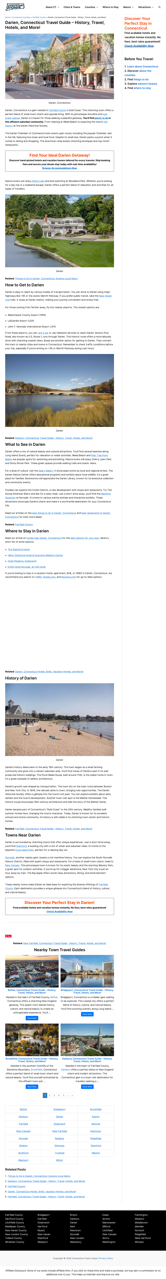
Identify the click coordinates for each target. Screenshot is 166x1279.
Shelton (23, 1145)
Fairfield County (57, 110)
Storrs (105, 1238)
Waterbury (75, 1242)
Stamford (21, 846)
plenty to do (101, 118)
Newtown (95, 1131)
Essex (105, 1215)
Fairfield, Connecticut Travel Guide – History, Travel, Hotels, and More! (53, 828)
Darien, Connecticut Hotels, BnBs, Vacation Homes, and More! (49, 671)
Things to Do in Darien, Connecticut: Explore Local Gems (46, 278)
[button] (57, 7)
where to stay (142, 87)
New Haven (44, 1234)
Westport (23, 1160)
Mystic (41, 1230)
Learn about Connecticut (142, 66)
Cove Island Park (24, 850)
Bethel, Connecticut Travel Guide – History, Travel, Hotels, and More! (32, 991)
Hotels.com (49, 577)
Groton (106, 1218)
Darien (59, 1116)
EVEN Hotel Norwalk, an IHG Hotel (27, 567)
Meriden (139, 1226)
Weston (96, 1153)
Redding (59, 1138)
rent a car (43, 332)
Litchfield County (14, 1222)
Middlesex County (15, 1226)
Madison (139, 1218)
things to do (141, 79)
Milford (106, 1226)
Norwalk (9, 857)
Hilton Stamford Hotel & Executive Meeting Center (35, 555)
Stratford (23, 1153)
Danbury (65, 1069)
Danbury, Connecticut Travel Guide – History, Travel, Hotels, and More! (53, 438)
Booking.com (68, 577)
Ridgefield (95, 1138)
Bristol (73, 1215)
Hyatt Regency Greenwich (22, 561)
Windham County (14, 1242)
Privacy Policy (106, 1258)
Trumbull (59, 1153)
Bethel (53, 997)
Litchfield (107, 1230)
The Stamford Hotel (19, 549)
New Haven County (16, 1230)
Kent (72, 1226)
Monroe (96, 1124)
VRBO (38, 577)
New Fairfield (59, 1131)
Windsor (139, 1242)
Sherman (59, 1145)
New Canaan (12, 865)
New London (77, 1238)
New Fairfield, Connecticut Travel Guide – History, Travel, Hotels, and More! (64, 943)
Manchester (109, 1222)
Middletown (141, 1222)
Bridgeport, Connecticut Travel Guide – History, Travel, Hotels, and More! (87, 991)
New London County (16, 1234)
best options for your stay (84, 538)
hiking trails (38, 181)
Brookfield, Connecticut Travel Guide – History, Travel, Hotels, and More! (32, 1060)
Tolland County (13, 1238)
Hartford (42, 1226)
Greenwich (59, 1124)
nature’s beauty (147, 83)
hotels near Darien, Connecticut (44, 538)
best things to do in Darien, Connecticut (54, 513)
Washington (109, 1242)
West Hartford (143, 1238)
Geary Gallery (46, 470)
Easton (96, 1116)
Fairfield (23, 1124)
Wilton (59, 1160)
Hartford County (14, 1218)
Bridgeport (59, 1109)
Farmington (141, 1215)
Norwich (139, 1230)
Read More (32, 1018)
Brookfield (36, 1069)
